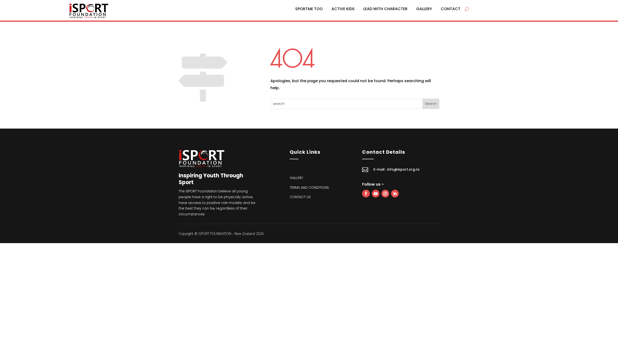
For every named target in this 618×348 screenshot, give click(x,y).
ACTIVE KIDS (343, 9)
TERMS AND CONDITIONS (309, 187)
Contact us (300, 197)
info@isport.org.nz (403, 169)
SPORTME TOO (309, 9)
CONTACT (450, 9)
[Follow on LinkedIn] (395, 193)
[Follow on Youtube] (375, 193)
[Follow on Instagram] (385, 193)
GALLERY (424, 9)
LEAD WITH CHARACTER (385, 9)
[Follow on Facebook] (366, 193)
